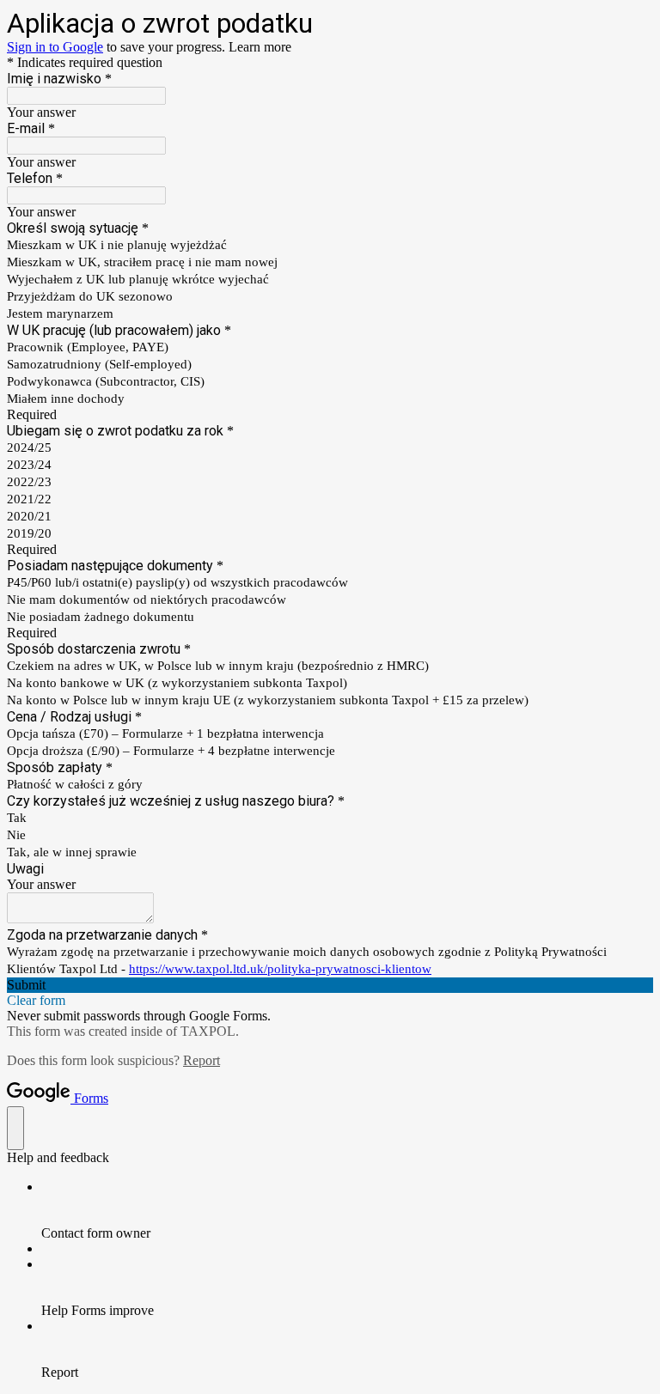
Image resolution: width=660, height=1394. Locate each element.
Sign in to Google (55, 47)
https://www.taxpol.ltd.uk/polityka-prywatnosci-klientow (280, 969)
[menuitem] (347, 1210)
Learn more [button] (260, 47)
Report (201, 1060)
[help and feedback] (15, 1128)
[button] (330, 985)
